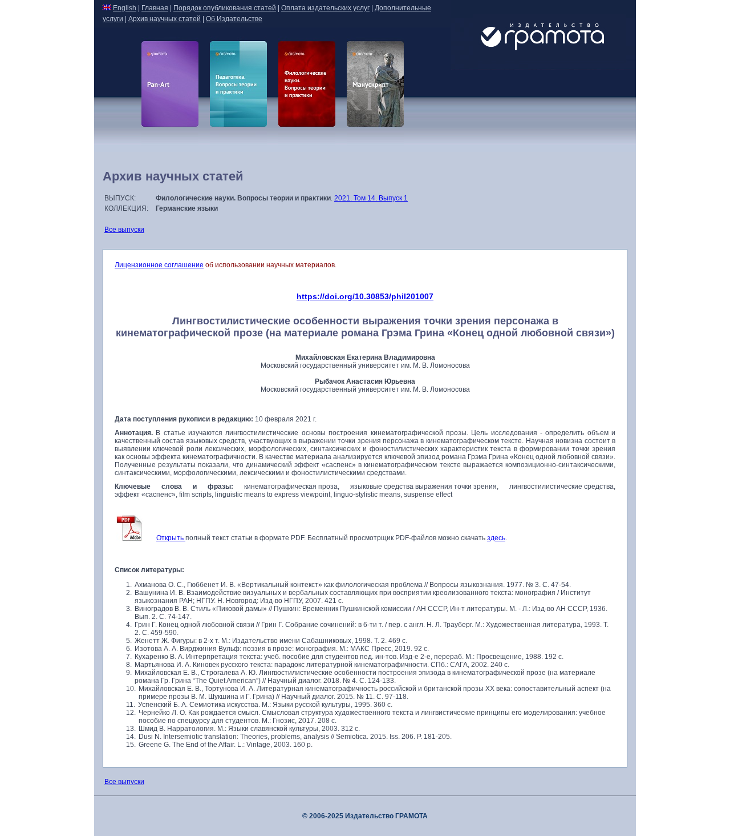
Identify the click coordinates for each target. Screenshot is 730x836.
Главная (154, 8)
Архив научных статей (164, 19)
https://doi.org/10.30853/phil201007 (365, 296)
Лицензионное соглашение (159, 265)
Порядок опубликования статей (224, 8)
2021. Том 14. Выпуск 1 (371, 198)
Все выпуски (124, 230)
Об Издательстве (234, 19)
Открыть (170, 538)
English (124, 8)
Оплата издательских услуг (325, 8)
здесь (496, 538)
